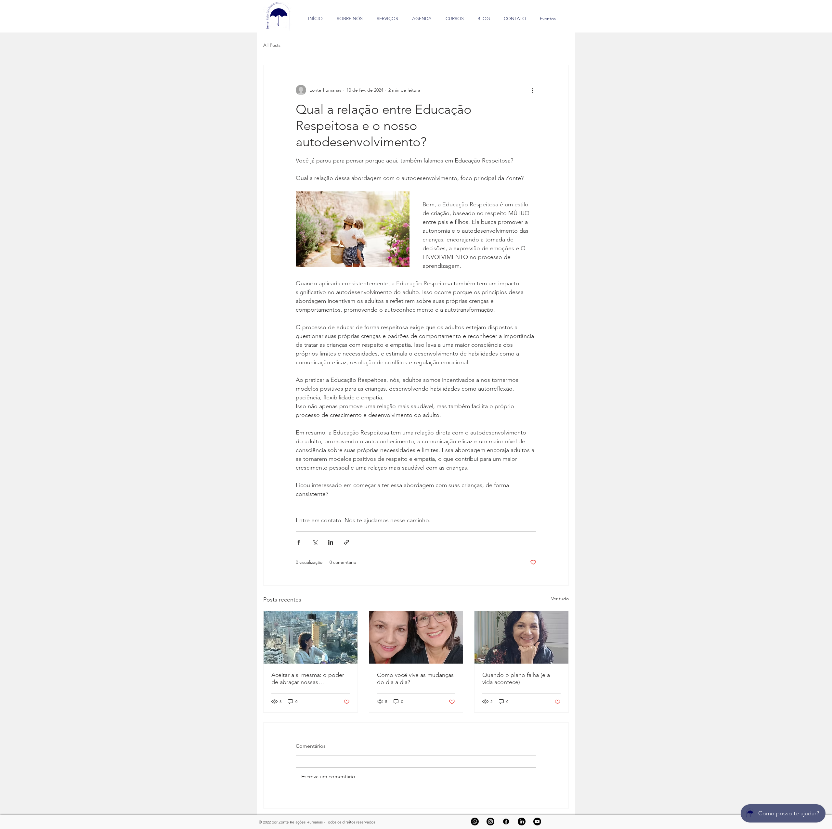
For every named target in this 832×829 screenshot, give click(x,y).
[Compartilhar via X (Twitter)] (315, 542)
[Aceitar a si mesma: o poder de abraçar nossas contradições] (311, 637)
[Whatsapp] (475, 821)
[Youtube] (537, 821)
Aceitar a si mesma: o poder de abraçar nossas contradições (307, 678)
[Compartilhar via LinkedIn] (331, 542)
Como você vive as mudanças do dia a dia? (415, 678)
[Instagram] (490, 821)
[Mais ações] (532, 90)
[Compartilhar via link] (347, 542)
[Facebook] (506, 821)
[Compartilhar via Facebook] (299, 542)
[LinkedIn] (522, 821)
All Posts (271, 45)
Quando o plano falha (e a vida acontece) (516, 678)
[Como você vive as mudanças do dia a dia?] (416, 637)
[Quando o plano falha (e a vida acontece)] (521, 637)
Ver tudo (560, 599)
